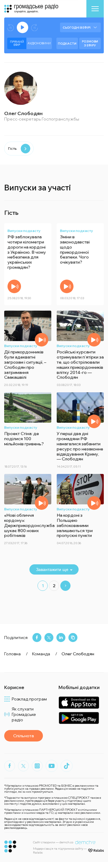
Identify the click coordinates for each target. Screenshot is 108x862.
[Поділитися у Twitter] (48, 637)
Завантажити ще (52, 569)
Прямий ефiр (17, 43)
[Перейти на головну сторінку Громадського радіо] (10, 846)
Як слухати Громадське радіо (24, 714)
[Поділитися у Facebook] (36, 637)
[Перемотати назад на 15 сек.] (10, 27)
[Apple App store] (78, 702)
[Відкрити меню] (95, 8)
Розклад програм (29, 699)
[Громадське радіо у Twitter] (23, 765)
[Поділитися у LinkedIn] (60, 637)
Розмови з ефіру (90, 43)
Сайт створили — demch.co (53, 842)
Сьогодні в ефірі (77, 28)
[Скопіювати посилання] (72, 637)
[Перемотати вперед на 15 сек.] (34, 27)
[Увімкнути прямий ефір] (22, 27)
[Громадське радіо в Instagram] (37, 765)
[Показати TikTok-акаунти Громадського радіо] (67, 766)
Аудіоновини (39, 43)
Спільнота (23, 735)
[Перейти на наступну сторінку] (65, 586)
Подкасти (67, 43)
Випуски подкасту (24, 230)
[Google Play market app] (78, 718)
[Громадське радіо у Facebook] (9, 765)
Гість (12, 148)
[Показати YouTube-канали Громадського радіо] (52, 766)
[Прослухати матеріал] (14, 286)
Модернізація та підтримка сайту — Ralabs (60, 850)
